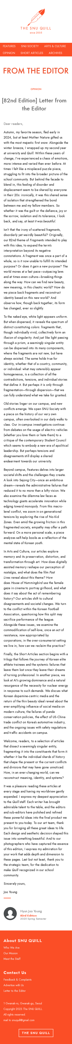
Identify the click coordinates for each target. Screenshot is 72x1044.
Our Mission (10, 953)
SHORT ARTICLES (32, 53)
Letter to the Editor (14, 991)
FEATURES (9, 46)
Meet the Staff (11, 959)
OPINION (9, 53)
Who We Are (11, 948)
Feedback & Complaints (17, 980)
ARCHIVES (55, 53)
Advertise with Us (13, 985)
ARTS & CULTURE (55, 46)
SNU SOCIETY (30, 46)
